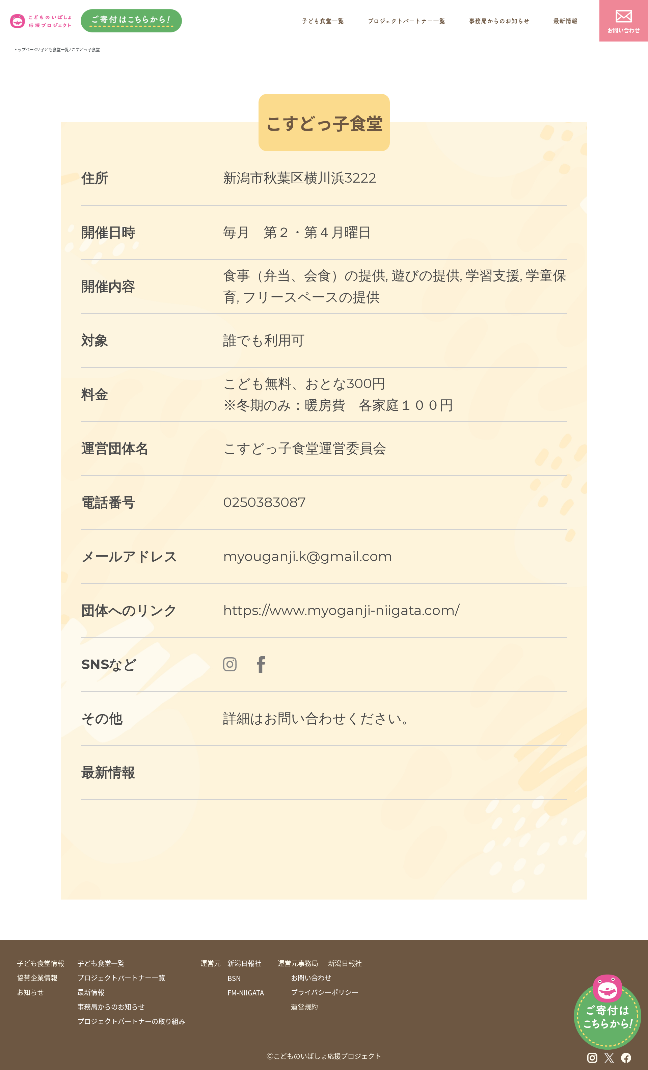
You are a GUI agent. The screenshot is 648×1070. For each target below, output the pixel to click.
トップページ (26, 49)
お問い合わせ (624, 30)
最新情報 (565, 21)
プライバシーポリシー (324, 992)
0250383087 (264, 502)
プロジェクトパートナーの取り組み (131, 1021)
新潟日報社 (244, 963)
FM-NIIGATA (245, 992)
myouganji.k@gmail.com (308, 556)
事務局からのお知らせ (499, 21)
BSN (234, 978)
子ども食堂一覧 (322, 21)
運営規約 (304, 1007)
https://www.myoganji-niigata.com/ (341, 610)
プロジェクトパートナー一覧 (406, 21)
